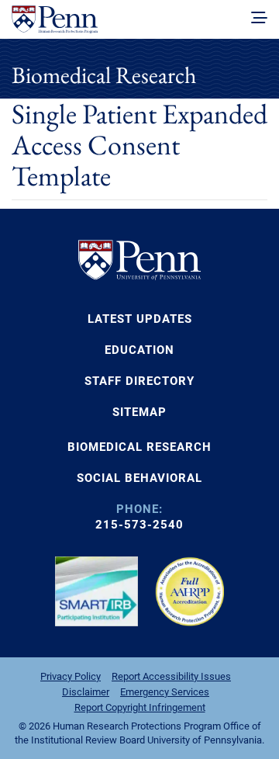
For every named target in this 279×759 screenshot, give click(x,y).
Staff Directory (139, 381)
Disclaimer (85, 692)
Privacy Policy (70, 676)
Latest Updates (140, 319)
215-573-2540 (139, 525)
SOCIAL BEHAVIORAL (139, 478)
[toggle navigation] (259, 18)
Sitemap (139, 412)
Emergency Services (164, 692)
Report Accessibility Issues (171, 676)
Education (139, 350)
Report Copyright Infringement (139, 707)
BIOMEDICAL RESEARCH (139, 447)
